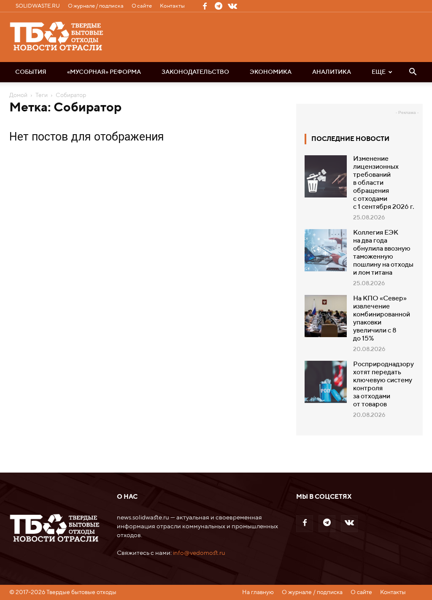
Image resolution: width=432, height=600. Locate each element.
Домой (18, 95)
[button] (412, 72)
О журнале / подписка (96, 6)
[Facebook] (204, 6)
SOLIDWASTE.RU (38, 6)
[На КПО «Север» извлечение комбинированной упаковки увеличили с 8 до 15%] (326, 316)
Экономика (271, 72)
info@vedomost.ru (199, 553)
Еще (379, 72)
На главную (258, 592)
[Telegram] (218, 6)
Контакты (172, 6)
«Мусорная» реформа (104, 72)
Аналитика (331, 72)
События (30, 72)
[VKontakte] (232, 6)
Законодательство (195, 72)
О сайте (142, 6)
